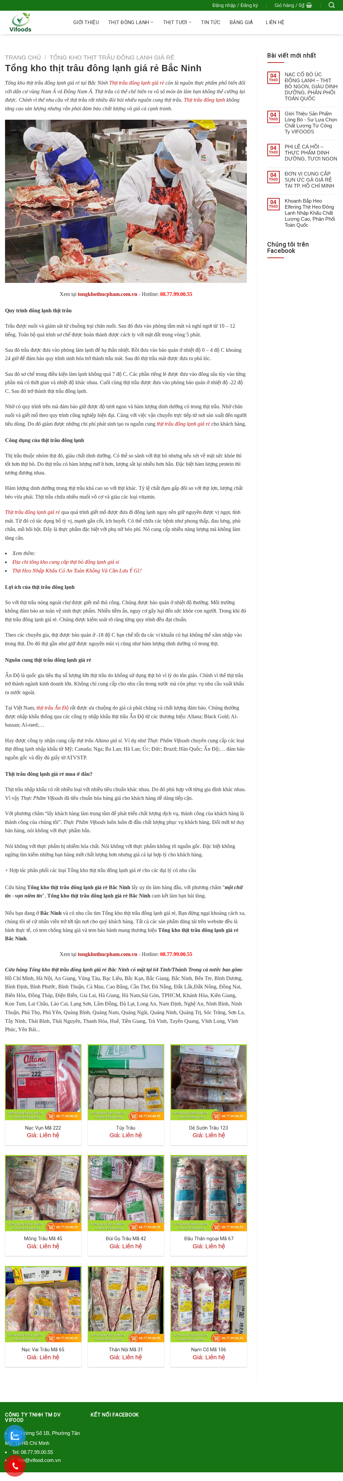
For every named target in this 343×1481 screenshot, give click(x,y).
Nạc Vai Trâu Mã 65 (43, 1350)
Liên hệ (275, 22)
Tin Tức (210, 22)
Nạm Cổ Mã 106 (208, 1350)
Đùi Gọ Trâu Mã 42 (126, 1239)
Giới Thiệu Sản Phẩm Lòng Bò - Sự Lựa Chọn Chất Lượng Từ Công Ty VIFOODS (311, 122)
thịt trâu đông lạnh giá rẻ (183, 424)
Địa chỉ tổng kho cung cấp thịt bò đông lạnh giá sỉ (65, 562)
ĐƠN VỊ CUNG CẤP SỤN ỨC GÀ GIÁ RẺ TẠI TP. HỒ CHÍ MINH (309, 180)
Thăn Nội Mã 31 (126, 1350)
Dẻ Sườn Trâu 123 (208, 1128)
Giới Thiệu (86, 22)
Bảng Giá (241, 22)
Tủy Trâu (125, 1128)
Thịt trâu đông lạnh (204, 100)
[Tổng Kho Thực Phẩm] (32, 22)
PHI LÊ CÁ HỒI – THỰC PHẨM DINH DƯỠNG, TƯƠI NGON (311, 153)
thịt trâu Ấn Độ (53, 708)
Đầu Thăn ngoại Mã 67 (208, 1239)
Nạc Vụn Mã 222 (43, 1128)
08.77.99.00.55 (37, 1452)
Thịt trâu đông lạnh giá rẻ (137, 83)
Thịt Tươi (175, 22)
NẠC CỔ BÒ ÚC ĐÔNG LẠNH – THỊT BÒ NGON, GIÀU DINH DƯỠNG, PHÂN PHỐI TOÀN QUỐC (311, 86)
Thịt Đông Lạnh (128, 22)
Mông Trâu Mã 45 (43, 1239)
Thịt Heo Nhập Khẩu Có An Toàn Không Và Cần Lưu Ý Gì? (77, 570)
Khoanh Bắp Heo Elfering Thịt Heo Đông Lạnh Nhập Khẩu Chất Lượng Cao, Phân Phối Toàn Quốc (310, 213)
